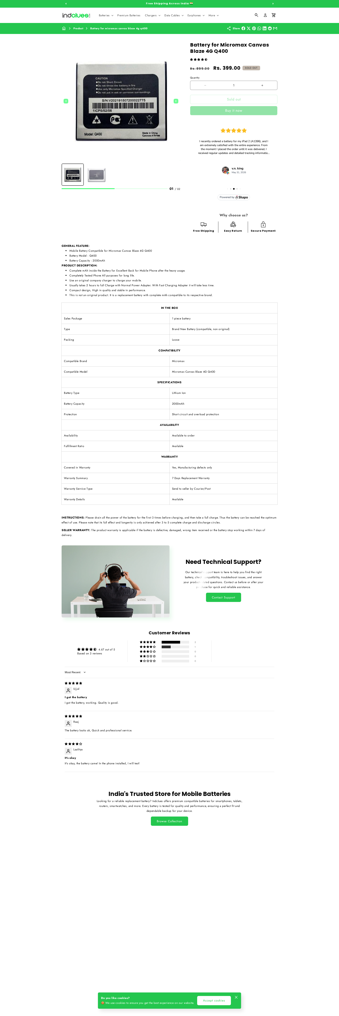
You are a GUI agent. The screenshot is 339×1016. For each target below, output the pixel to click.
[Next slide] (176, 101)
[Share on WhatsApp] (259, 28)
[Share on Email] (275, 28)
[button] (106, 15)
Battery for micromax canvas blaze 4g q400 (119, 28)
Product (78, 28)
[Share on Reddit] (270, 28)
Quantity (195, 78)
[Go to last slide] (66, 101)
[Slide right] (273, 3)
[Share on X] (248, 28)
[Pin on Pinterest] (254, 28)
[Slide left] (66, 3)
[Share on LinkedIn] (264, 28)
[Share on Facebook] (243, 28)
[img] (73, 683)
